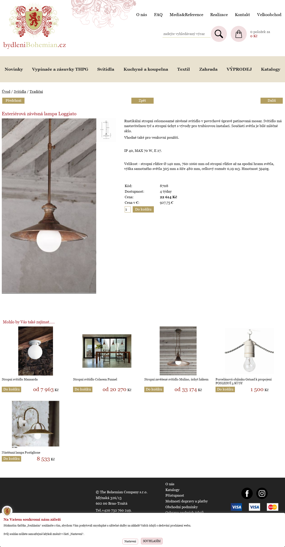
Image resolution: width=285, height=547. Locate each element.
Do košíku (11, 389)
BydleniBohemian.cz (19, 3)
